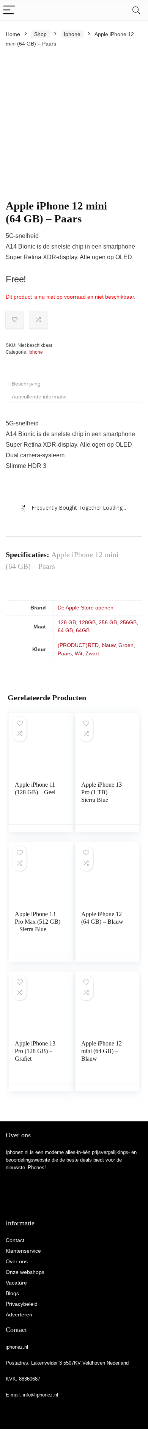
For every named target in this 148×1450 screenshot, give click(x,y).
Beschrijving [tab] (26, 384)
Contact (15, 1240)
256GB (128, 622)
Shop (40, 34)
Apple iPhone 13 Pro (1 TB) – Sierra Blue (101, 792)
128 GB (67, 622)
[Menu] (9, 10)
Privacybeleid (22, 1304)
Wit (78, 653)
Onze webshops (25, 1272)
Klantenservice (23, 1251)
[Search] (136, 10)
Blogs (12, 1293)
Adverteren (19, 1314)
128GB (87, 622)
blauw (108, 645)
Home (13, 34)
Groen (126, 645)
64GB (83, 630)
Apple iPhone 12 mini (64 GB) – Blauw (101, 1051)
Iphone (72, 34)
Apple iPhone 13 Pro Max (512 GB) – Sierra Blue (37, 921)
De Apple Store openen (85, 608)
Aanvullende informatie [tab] (39, 397)
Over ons (17, 1261)
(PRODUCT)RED (78, 645)
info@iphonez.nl (40, 1395)
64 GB (65, 630)
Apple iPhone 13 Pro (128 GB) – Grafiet (35, 1051)
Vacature (16, 1283)
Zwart (92, 653)
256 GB (108, 622)
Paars (65, 653)
